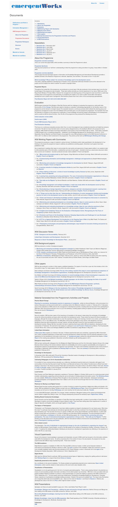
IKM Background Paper (78, 388)
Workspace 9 (50, 310)
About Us (94, 3)
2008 (61, 99)
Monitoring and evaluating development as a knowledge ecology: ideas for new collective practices (69, 206)
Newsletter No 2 (41, 47)
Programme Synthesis (41, 66)
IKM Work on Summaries (44, 255)
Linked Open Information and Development (47, 237)
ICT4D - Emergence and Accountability (46, 234)
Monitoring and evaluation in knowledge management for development (61, 163)
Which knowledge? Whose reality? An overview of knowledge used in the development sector (62, 80)
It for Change (47, 107)
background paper (74, 336)
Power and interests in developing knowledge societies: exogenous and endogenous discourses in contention (73, 198)
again (98, 449)
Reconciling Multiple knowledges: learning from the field (51, 494)
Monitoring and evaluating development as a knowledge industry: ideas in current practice (67, 202)
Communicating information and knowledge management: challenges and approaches (65, 158)
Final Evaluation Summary (42, 124)
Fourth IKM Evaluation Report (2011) (45, 122)
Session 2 (93, 479)
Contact (102, 3)
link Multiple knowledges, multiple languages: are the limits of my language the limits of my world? (77, 279)
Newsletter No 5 (41, 52)
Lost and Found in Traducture (82, 326)
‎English (46, 165)
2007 (64, 99)
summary (85, 348)
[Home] (37, 5)
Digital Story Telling (97, 394)
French (44, 156)
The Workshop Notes (102, 376)
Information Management (20, 28)
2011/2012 (51, 99)
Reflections (48, 378)
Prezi (56, 480)
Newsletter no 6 (41, 54)
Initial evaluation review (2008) (44, 117)
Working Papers (42, 458)
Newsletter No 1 (41, 45)
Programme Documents (22, 38)
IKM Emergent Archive (19, 31)
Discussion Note (41, 333)
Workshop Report (58, 357)
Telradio (91, 390)
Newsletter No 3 (41, 49)
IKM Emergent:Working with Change (95, 136)
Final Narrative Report (41, 99)
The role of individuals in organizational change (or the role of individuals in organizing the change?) (74, 425)
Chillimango (57, 390)
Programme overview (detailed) (44, 73)
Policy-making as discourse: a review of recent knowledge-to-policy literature (63, 171)
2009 (58, 99)
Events (17, 49)
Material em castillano (19, 55)
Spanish (51, 156)
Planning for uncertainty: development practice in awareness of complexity (57, 303)
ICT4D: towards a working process (47, 252)
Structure (18, 45)
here (90, 477)
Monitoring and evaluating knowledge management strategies (55, 249)
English (39, 156)
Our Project (71, 403)
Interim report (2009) (41, 119)
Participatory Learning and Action (49, 420)
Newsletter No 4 (41, 51)
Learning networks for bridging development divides (55, 167)
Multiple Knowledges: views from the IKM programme (50, 498)
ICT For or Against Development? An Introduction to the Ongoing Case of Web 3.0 (64, 219)
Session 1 (79, 479)
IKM (36, 504)
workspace (51, 415)
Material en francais (18, 52)
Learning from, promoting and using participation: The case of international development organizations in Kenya (73, 176)
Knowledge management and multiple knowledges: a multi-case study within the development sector (70, 185)
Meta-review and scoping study (49, 154)
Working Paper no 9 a (66, 348)
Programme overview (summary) (44, 61)
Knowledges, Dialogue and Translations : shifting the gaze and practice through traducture (62, 489)
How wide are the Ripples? (48, 180)
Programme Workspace (22, 42)
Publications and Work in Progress (20, 23)
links (71, 447)
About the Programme (21, 35)
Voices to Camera (66, 458)
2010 (55, 99)
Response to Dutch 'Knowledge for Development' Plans (51, 239)
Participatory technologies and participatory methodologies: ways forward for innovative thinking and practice (73, 224)
